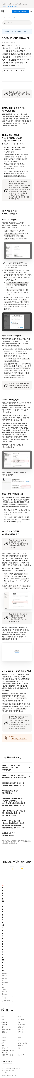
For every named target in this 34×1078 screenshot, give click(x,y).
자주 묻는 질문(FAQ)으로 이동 (14, 70)
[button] (18, 251)
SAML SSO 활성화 (10, 399)
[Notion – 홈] (3, 11)
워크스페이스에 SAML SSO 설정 (9, 212)
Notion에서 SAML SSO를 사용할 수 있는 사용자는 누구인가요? (12, 138)
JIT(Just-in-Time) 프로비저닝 (16, 671)
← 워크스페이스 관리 (8, 17)
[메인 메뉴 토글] (31, 11)
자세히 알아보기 (7, 999)
